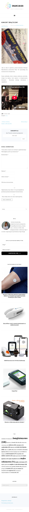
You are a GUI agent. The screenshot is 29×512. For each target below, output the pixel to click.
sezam (20, 468)
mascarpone (11, 453)
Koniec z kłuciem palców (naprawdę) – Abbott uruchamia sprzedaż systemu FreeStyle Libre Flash (14, 296)
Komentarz (4, 154)
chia (19, 442)
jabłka (11, 449)
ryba (15, 468)
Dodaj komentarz (4, 26)
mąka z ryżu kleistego (18, 464)
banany (10, 438)
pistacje (23, 466)
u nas (6, 115)
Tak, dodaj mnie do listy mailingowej (11, 196)
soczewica (5, 470)
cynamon (20, 445)
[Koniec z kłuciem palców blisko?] (14, 420)
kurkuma (16, 451)
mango (3, 453)
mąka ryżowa (5, 464)
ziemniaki (15, 472)
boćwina (9, 442)
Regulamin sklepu (6, 500)
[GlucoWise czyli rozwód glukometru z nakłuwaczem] (14, 322)
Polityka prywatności (7, 503)
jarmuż (16, 449)
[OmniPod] (14, 389)
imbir (6, 449)
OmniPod (14, 391)
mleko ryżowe (7, 455)
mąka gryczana (18, 455)
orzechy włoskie (16, 466)
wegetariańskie (5, 472)
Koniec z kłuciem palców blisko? (14, 422)
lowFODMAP (23, 451)
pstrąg (3, 468)
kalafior (21, 449)
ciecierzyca (4, 445)
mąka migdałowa (14, 458)
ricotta (9, 468)
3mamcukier (18, 5)
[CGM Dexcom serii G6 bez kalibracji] (14, 359)
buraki (14, 442)
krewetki (10, 451)
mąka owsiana (21, 462)
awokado (4, 438)
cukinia (12, 445)
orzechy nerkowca (6, 466)
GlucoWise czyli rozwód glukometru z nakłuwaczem (14, 324)
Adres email (5, 176)
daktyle (13, 447)
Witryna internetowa (7, 182)
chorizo (24, 442)
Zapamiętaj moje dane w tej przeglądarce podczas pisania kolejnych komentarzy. (12, 190)
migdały (20, 453)
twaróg (18, 470)
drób (19, 447)
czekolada (5, 447)
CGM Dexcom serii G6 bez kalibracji (14, 360)
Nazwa (3, 171)
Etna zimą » (24, 121)
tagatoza (12, 470)
